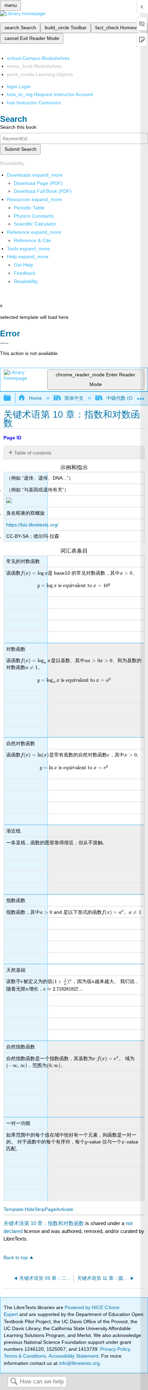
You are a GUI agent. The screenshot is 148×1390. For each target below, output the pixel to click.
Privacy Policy (115, 1349)
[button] (24, 273)
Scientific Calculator (35, 224)
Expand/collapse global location (141, 396)
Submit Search (20, 149)
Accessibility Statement (73, 1356)
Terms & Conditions (25, 1356)
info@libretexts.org (78, 1363)
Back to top (15, 1257)
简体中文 (74, 398)
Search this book (18, 127)
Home (35, 398)
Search (14, 1382)
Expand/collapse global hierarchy (11, 398)
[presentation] (34, 573)
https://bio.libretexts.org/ (32, 524)
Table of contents (32, 453)
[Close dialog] (4, 343)
